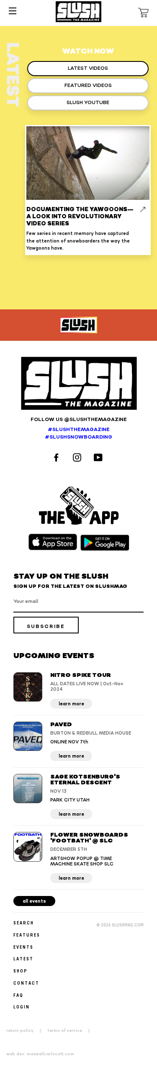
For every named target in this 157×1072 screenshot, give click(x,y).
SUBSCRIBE (46, 626)
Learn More (71, 704)
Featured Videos (88, 85)
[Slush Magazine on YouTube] (99, 458)
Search (23, 922)
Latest (23, 958)
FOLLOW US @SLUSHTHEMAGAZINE (79, 419)
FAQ (18, 995)
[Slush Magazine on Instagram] (78, 458)
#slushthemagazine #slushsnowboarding (78, 433)
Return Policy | (26, 1031)
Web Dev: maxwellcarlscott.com (40, 1054)
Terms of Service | (71, 1031)
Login (21, 1006)
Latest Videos (88, 68)
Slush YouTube (88, 102)
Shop (20, 970)
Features (26, 935)
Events (23, 947)
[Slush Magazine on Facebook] (57, 458)
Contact (26, 983)
